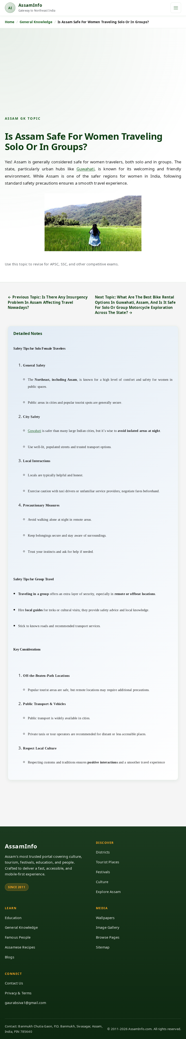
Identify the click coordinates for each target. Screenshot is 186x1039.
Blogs (9, 957)
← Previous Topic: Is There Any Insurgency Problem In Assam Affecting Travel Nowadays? (48, 302)
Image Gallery (107, 927)
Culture (102, 882)
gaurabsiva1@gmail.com (25, 1002)
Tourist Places (107, 862)
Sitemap (102, 947)
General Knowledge (21, 927)
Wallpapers (105, 917)
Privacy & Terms (18, 993)
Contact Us (14, 983)
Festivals (103, 872)
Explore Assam (108, 891)
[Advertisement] (93, 76)
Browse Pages (107, 937)
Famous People (18, 937)
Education (13, 917)
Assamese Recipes (20, 947)
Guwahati (85, 169)
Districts (103, 852)
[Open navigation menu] (175, 7)
